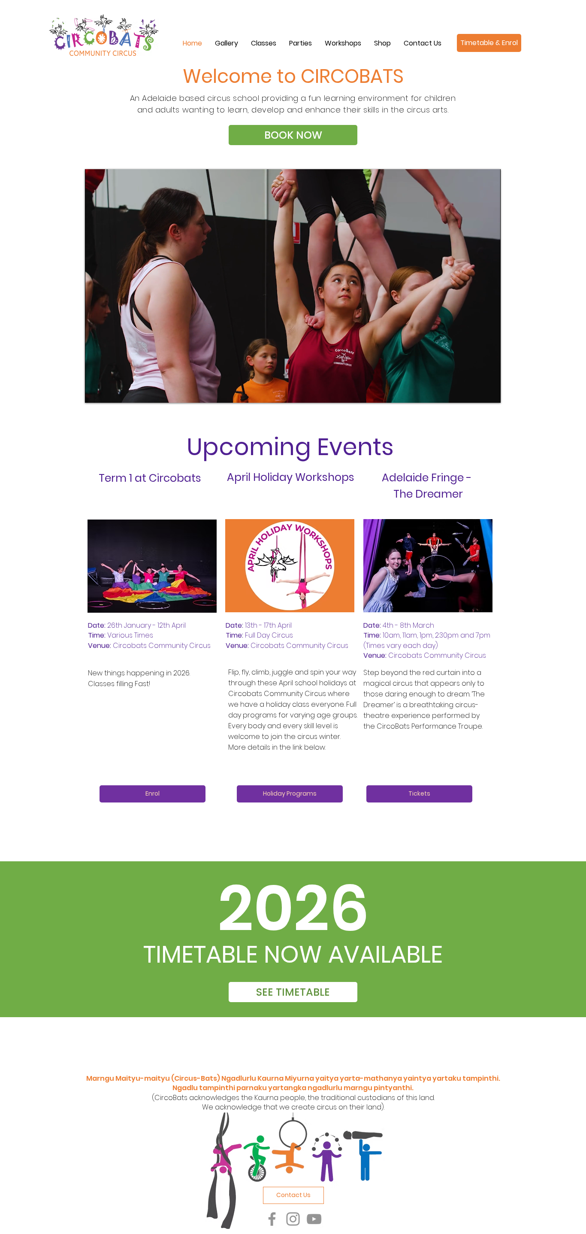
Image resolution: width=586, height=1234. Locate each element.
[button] (264, 43)
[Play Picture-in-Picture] (474, 391)
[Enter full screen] (489, 391)
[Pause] (96, 391)
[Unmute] (110, 391)
